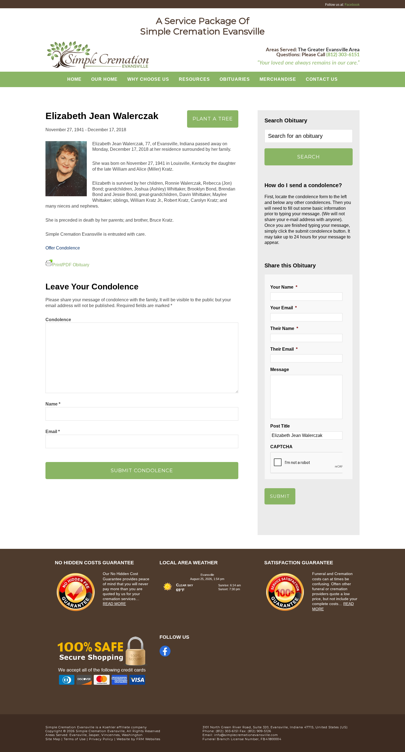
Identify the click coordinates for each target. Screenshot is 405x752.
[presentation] (312, 463)
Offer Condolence (62, 248)
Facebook (352, 5)
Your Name (283, 287)
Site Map (52, 739)
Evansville (78, 735)
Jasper (94, 735)
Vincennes (110, 735)
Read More (114, 603)
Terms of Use (75, 739)
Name (52, 404)
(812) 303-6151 (343, 54)
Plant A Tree (213, 119)
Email (52, 431)
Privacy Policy (101, 739)
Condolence (58, 319)
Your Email (283, 307)
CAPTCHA (281, 446)
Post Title (280, 426)
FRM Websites (148, 739)
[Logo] (97, 67)
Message (279, 369)
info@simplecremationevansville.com (246, 735)
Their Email (284, 349)
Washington (132, 735)
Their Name (284, 328)
